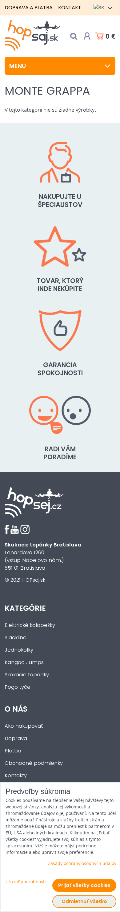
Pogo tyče (17, 687)
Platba (13, 750)
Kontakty (16, 775)
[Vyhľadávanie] (73, 36)
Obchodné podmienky (34, 763)
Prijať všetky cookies (84, 885)
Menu (17, 66)
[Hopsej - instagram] (25, 532)
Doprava (16, 738)
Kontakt (69, 7)
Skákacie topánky (27, 674)
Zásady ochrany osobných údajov (82, 863)
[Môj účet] (87, 36)
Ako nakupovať (24, 726)
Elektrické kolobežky (30, 625)
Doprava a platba (29, 7)
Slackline (15, 637)
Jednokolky (19, 649)
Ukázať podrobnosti (26, 881)
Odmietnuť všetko (84, 901)
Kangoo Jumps (24, 662)
